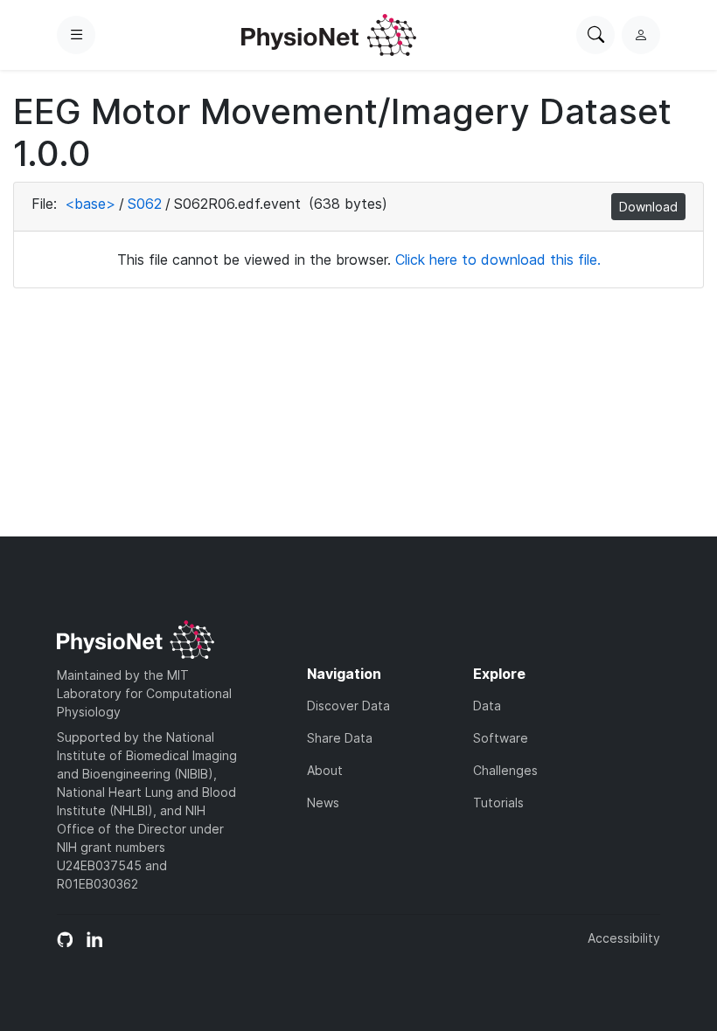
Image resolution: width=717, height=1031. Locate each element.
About (325, 770)
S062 (145, 203)
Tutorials (498, 802)
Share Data (339, 737)
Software (500, 737)
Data (487, 705)
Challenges (505, 770)
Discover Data (348, 705)
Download (648, 206)
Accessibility (624, 938)
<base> (90, 203)
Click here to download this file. (498, 259)
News (323, 802)
